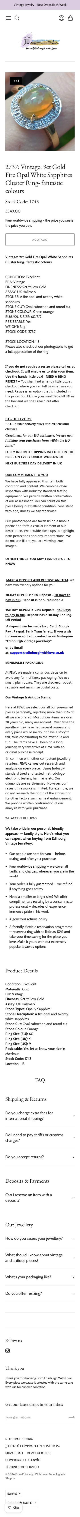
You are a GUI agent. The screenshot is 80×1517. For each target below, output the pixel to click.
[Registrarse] (72, 1417)
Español (12, 1493)
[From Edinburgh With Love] (40, 42)
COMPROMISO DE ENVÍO (22, 1460)
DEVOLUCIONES (38, 1453)
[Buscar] (17, 18)
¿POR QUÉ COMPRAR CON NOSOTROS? (32, 1446)
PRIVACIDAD (14, 1453)
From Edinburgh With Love (31, 1474)
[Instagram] (7, 1352)
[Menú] (8, 18)
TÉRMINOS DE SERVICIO (22, 1467)
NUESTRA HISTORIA (19, 1439)
